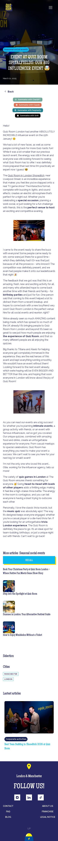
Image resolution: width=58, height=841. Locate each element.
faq (8, 811)
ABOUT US (47, 806)
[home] (9, 7)
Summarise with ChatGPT (29, 100)
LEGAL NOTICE (47, 817)
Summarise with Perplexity (29, 110)
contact (8, 806)
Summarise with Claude (29, 105)
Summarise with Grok (29, 116)
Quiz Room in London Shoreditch (26, 175)
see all (29, 560)
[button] (48, 7)
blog (8, 817)
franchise (47, 811)
